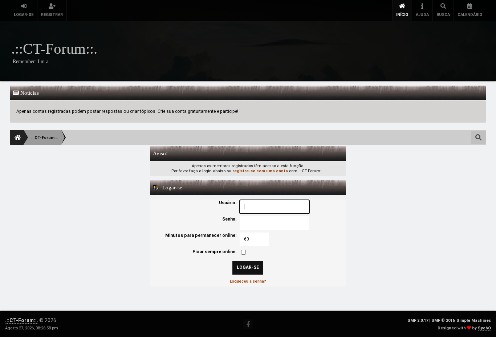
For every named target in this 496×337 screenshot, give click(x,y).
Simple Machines (473, 320)
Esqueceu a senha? (248, 281)
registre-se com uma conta (260, 171)
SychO (484, 328)
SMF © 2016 (443, 320)
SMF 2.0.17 (417, 320)
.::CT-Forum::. (21, 320)
